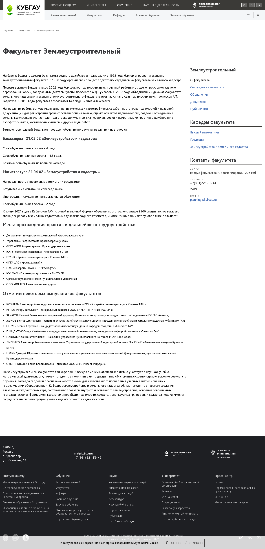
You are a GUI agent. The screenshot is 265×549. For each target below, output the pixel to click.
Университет (96, 5)
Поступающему (63, 5)
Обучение (124, 5)
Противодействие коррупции (179, 519)
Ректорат (167, 491)
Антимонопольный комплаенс (180, 513)
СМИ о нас (221, 497)
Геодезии (197, 139)
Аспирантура (116, 499)
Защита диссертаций (121, 493)
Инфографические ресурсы (231, 502)
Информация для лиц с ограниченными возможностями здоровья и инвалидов (26, 509)
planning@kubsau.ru (203, 199)
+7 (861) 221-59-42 (87, 457)
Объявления (199, 94)
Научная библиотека (121, 504)
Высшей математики (204, 132)
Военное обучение (148, 15)
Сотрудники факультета (207, 87)
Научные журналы (119, 510)
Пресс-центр (224, 476)
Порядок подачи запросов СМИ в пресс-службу (235, 489)
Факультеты (94, 15)
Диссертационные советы (124, 487)
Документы (198, 102)
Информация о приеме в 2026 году (24, 482)
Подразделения (171, 502)
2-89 (193, 189)
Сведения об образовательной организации (180, 483)
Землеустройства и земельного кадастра (219, 147)
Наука (113, 476)
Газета (219, 482)
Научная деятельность (161, 5)
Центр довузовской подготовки (22, 487)
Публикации (199, 109)
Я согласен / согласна (184, 543)
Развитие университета (176, 508)
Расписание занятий (63, 15)
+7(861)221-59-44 (203, 183)
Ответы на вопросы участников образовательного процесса (75, 511)
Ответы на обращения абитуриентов (25, 502)
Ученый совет (170, 497)
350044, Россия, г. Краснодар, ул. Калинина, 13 (11, 453)
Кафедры (119, 15)
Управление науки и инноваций (128, 482)
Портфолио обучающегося (72, 519)
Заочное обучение (182, 15)
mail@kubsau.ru (83, 453)
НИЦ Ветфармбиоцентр (123, 521)
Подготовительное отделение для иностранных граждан (23, 495)
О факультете (200, 80)
